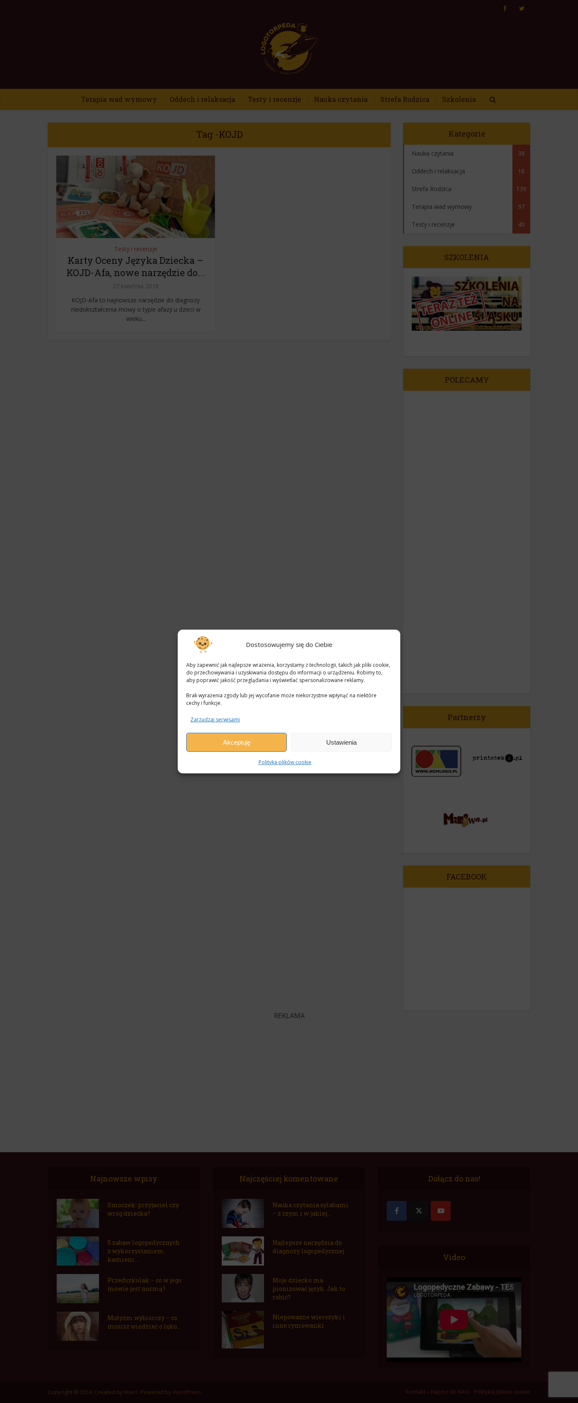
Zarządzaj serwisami (215, 719)
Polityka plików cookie (285, 762)
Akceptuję (236, 742)
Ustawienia (341, 742)
